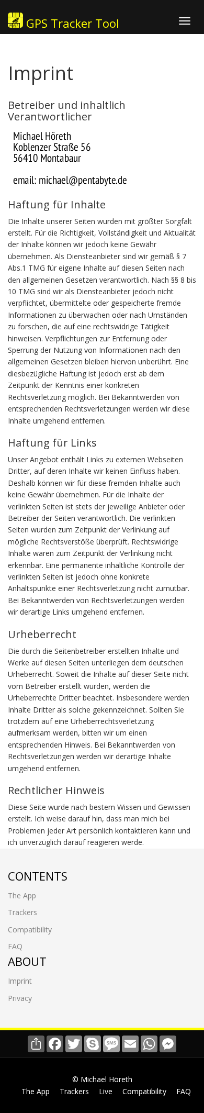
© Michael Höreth (102, 1079)
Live (105, 1091)
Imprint (20, 981)
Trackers (22, 912)
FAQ (15, 946)
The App (22, 895)
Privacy (20, 998)
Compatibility (30, 929)
